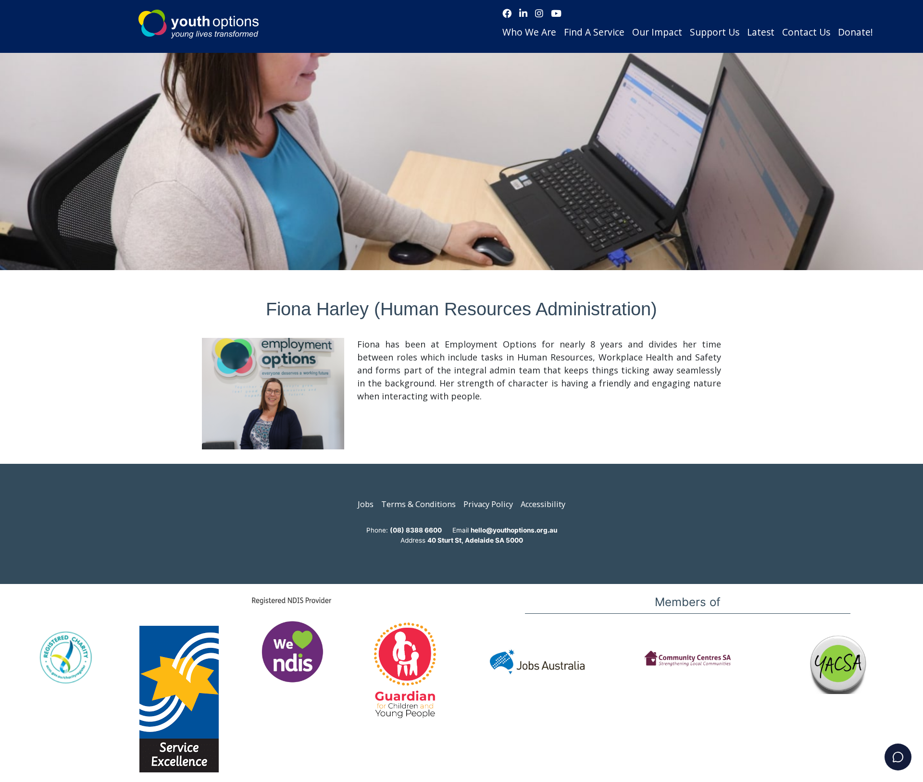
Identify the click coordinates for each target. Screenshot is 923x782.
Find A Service (594, 31)
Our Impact (657, 31)
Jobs (366, 504)
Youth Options (198, 24)
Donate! (855, 31)
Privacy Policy (488, 504)
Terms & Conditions (418, 504)
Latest (760, 31)
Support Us (714, 31)
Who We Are (529, 31)
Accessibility (543, 504)
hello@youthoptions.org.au (514, 530)
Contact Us (806, 31)
